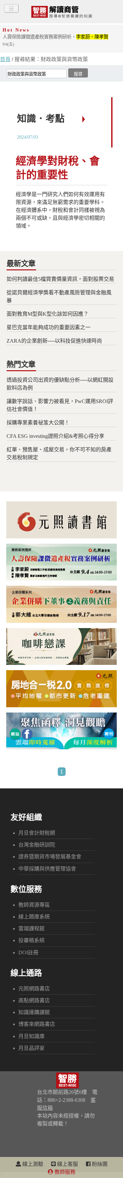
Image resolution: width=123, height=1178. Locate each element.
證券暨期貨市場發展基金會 (49, 856)
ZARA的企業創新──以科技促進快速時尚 (54, 341)
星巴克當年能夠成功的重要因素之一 (49, 327)
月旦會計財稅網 (36, 833)
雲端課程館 (31, 928)
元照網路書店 (34, 988)
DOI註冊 (28, 952)
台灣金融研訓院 (36, 845)
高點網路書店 (34, 1000)
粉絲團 (99, 1164)
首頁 (5, 59)
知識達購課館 (34, 1012)
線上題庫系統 (34, 916)
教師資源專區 (34, 905)
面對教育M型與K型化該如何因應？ (48, 314)
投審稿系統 (31, 940)
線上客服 (67, 1164)
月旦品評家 (31, 1048)
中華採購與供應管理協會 (47, 869)
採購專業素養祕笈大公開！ (38, 422)
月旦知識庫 (31, 1036)
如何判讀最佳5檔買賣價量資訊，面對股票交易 (60, 279)
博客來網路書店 (36, 1024)
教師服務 (64, 1172)
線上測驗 (32, 1164)
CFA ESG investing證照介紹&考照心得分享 (55, 436)
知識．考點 (41, 118)
